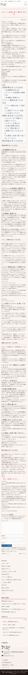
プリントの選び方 (6, 577)
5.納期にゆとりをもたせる (13, 132)
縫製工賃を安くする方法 (12, 116)
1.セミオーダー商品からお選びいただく (13, 119)
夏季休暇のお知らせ (7, 601)
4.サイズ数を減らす (12, 128)
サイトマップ (5, 667)
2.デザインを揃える (12, 123)
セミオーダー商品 (6, 369)
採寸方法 (4, 585)
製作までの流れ (6, 566)
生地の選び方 (5, 574)
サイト (3, 542)
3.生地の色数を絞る (12, 126)
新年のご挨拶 (5, 606)
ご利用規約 (5, 660)
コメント (4, 520)
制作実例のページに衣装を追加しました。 (13, 609)
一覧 (25, 619)
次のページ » (23, 553)
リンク (3, 593)
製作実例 (4, 560)
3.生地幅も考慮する (12, 97)
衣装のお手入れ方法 (7, 590)
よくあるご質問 (6, 582)
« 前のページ (5, 553)
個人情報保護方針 (6, 662)
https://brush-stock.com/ (7, 300)
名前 (3, 535)
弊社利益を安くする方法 (12, 141)
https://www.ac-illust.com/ (8, 283)
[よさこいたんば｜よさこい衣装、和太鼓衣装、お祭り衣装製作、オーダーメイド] (4, 5)
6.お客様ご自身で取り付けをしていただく (14, 137)
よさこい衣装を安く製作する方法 (11, 579)
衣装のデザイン (6, 569)
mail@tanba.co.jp (9, 655)
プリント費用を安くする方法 (12, 101)
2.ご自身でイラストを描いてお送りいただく (13, 112)
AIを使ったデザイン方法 (8, 571)
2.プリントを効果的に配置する (14, 94)
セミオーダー (5, 563)
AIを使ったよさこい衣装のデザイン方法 (13, 603)
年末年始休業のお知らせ (8, 612)
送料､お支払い (5, 587)
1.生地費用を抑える (12, 90)
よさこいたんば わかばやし (9, 510)
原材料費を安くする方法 (12, 87)
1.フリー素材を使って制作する (14, 107)
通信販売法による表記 (8, 665)
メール (4, 538)
